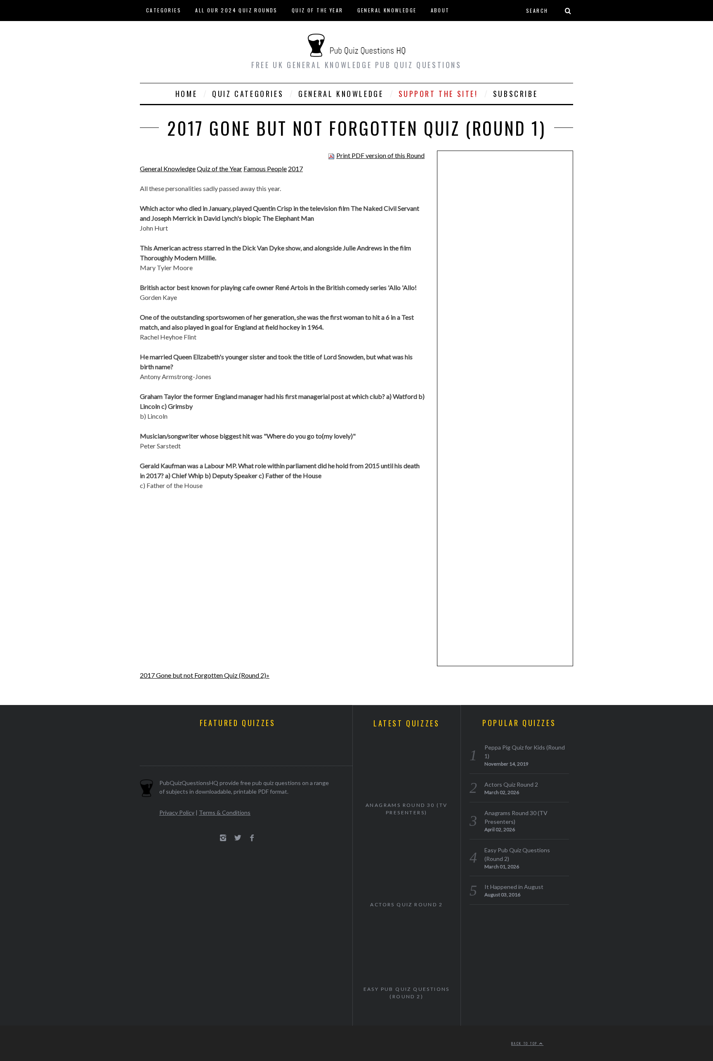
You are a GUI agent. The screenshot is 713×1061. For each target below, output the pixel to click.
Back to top (525, 1043)
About (440, 10)
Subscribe (515, 93)
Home (186, 93)
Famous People (265, 168)
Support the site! (438, 93)
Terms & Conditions (224, 812)
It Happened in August (513, 886)
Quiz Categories (247, 93)
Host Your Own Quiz (177, 30)
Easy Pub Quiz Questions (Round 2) (407, 993)
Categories (163, 10)
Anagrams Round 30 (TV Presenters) (406, 809)
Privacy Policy (176, 812)
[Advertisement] (505, 284)
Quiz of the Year (317, 10)
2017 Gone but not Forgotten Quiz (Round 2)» (204, 675)
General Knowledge (387, 10)
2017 (295, 168)
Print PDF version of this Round (380, 155)
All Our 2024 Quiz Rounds (236, 10)
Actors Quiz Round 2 (406, 904)
